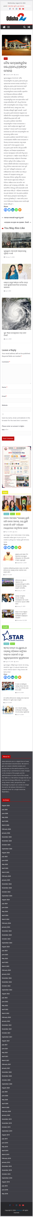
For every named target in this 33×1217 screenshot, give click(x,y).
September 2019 (7, 1131)
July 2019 (5, 1139)
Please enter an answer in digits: (13, 426)
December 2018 (7, 1166)
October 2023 (6, 939)
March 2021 (5, 1060)
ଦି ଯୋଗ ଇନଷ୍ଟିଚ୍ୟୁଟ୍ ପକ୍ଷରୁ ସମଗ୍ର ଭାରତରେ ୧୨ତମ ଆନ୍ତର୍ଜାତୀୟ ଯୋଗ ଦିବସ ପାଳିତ (22, 687)
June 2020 (5, 1095)
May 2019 (5, 1146)
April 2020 (5, 1103)
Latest (18, 514)
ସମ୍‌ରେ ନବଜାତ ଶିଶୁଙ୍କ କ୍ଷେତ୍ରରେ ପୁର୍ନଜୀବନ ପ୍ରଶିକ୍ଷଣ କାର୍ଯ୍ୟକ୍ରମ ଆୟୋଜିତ (21, 614)
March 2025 (5, 872)
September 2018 (7, 1178)
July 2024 (5, 903)
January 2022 (6, 1021)
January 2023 (6, 974)
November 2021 (7, 1029)
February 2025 (6, 876)
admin (17, 74)
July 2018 (5, 1186)
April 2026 (5, 821)
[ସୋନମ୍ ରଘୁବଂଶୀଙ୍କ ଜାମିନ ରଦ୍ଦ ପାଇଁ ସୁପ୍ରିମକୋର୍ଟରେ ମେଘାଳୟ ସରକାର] (16, 265)
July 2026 (5, 809)
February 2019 (6, 1158)
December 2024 (7, 884)
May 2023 (5, 958)
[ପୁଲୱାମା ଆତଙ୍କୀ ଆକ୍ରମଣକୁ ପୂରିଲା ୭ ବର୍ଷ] (16, 234)
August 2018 (6, 1182)
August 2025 (6, 852)
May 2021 (5, 1052)
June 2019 (5, 1143)
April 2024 (5, 915)
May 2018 (5, 1194)
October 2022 (6, 986)
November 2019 (7, 1123)
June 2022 (5, 1001)
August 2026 (6, 805)
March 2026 (5, 825)
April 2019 (5, 1150)
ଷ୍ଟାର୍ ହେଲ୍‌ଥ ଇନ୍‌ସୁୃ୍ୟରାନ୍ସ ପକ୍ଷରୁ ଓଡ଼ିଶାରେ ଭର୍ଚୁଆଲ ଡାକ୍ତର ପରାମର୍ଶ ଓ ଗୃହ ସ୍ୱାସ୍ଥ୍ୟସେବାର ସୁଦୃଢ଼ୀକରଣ (16, 652)
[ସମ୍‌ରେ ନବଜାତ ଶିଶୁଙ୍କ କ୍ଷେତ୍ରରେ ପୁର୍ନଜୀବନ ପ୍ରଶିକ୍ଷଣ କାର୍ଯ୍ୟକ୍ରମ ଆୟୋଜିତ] (8, 616)
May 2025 (5, 864)
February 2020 (6, 1111)
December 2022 (7, 978)
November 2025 (7, 841)
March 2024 (5, 919)
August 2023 (6, 947)
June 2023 (5, 954)
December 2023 (7, 931)
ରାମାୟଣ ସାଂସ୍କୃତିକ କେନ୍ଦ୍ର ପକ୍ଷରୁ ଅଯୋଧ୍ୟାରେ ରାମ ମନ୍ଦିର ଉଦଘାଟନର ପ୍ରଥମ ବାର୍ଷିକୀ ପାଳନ (22, 600)
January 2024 (6, 927)
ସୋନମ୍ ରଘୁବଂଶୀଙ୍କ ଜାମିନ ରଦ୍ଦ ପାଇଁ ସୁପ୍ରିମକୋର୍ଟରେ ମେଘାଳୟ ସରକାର (16, 284)
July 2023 (5, 950)
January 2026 (6, 833)
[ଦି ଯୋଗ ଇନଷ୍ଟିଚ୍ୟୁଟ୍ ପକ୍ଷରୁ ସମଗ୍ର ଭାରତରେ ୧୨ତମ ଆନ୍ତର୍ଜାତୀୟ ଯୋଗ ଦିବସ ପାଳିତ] (8, 688)
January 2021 (6, 1068)
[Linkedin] (12, 209)
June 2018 (5, 1190)
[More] (19, 209)
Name (4, 387)
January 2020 (6, 1115)
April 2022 (5, 1009)
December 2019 (7, 1119)
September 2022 (7, 990)
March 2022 (5, 1013)
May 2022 (5, 1005)
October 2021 (6, 1033)
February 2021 (6, 1064)
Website (5, 405)
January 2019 (6, 1162)
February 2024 (6, 923)
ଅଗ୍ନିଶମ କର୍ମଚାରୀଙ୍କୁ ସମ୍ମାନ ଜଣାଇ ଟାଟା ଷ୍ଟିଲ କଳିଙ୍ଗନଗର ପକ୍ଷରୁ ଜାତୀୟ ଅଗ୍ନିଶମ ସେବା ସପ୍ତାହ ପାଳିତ (16, 570)
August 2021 (6, 1041)
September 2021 (7, 1037)
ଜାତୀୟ (5, 58)
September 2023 (7, 943)
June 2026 (5, 813)
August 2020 (6, 1088)
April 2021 (5, 1056)
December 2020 (7, 1072)
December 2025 (7, 837)
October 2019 (6, 1127)
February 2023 (6, 970)
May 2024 (5, 911)
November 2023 (7, 935)
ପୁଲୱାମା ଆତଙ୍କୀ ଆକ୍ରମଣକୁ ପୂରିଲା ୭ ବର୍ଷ (15, 252)
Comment (6, 362)
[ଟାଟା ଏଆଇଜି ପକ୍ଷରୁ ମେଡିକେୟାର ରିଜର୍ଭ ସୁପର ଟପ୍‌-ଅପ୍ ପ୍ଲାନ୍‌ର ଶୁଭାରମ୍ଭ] (8, 711)
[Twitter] (9, 209)
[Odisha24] (4, 27)
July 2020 (5, 1092)
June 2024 (5, 907)
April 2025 (5, 868)
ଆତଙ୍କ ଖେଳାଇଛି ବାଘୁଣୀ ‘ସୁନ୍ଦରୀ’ (14, 218)
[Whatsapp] (16, 209)
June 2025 (5, 860)
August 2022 (6, 994)
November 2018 (7, 1170)
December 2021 (7, 1025)
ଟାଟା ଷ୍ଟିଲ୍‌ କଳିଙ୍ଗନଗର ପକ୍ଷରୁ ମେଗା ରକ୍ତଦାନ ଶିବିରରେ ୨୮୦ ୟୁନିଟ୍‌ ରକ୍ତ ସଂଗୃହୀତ (16, 699)
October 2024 (6, 892)
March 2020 (5, 1107)
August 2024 (6, 900)
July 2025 (5, 856)
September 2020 (7, 1084)
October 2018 (6, 1174)
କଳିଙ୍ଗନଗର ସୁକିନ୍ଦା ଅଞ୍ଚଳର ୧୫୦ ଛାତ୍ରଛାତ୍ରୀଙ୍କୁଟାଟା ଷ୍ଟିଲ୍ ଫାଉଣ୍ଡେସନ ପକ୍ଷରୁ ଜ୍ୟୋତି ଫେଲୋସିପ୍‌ (22, 584)
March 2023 (5, 966)
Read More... (6, 792)
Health (12, 514)
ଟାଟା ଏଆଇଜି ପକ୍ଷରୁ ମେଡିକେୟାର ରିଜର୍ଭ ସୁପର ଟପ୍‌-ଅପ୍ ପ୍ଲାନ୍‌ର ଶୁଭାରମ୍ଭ (22, 710)
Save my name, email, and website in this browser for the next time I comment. (16, 419)
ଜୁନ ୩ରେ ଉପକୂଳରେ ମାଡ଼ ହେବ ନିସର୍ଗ (15, 334)
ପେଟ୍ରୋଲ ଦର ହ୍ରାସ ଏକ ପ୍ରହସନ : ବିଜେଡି (16, 222)
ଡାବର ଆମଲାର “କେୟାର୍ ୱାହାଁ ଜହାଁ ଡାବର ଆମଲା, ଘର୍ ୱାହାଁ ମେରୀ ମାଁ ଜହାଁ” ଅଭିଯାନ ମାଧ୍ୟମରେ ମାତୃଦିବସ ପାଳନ (16, 522)
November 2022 (7, 982)
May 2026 (5, 817)
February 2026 (6, 829)
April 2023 (5, 962)
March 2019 (5, 1154)
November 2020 (7, 1076)
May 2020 (5, 1099)
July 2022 (5, 998)
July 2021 (5, 1045)
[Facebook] (5, 209)
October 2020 (6, 1080)
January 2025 (6, 880)
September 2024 (7, 896)
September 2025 (7, 849)
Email (4, 396)
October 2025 (6, 845)
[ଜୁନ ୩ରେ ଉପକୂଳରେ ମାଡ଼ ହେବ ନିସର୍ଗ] (16, 299)
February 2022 (6, 1017)
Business (6, 514)
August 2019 (6, 1135)
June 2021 (5, 1048)
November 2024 (7, 888)
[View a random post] (29, 27)
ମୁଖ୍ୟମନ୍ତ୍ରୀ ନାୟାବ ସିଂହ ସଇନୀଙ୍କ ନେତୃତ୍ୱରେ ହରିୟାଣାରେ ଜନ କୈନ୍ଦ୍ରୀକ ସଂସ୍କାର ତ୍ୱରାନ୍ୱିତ (22, 557)
